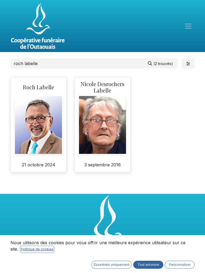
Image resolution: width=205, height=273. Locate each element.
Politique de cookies (37, 249)
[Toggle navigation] (188, 26)
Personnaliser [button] (180, 265)
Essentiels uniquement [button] (111, 265)
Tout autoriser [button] (148, 265)
